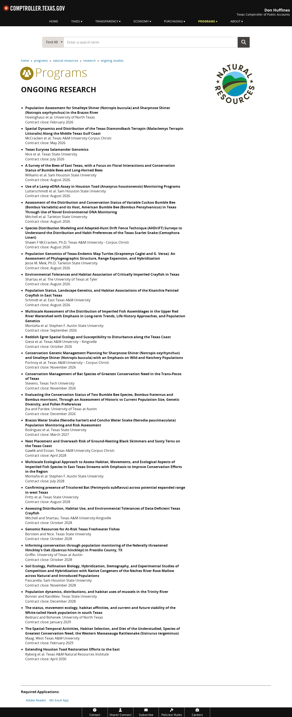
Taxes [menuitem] (75, 21)
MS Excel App (59, 700)
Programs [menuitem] (206, 21)
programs (41, 61)
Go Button (244, 42)
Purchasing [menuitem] (173, 21)
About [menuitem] (235, 21)
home (25, 61)
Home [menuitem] (53, 21)
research (89, 61)
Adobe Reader (36, 700)
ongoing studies (112, 61)
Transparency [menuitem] (106, 21)
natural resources (65, 61)
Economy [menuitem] (141, 21)
